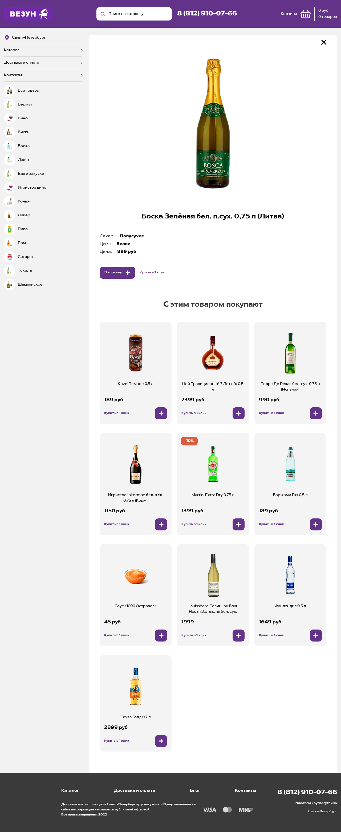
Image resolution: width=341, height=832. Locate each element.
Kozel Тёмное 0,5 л (135, 384)
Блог (195, 791)
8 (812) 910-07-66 (207, 14)
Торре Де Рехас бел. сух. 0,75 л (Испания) (290, 386)
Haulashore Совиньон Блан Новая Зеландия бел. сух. (213, 609)
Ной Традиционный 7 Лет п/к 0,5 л (212, 386)
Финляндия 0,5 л (290, 606)
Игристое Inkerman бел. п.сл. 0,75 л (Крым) (135, 497)
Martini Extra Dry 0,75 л (213, 495)
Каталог (11, 50)
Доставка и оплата (21, 62)
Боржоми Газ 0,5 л (290, 495)
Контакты (13, 75)
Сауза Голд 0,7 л (135, 717)
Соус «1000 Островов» (135, 606)
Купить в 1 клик (152, 272)
